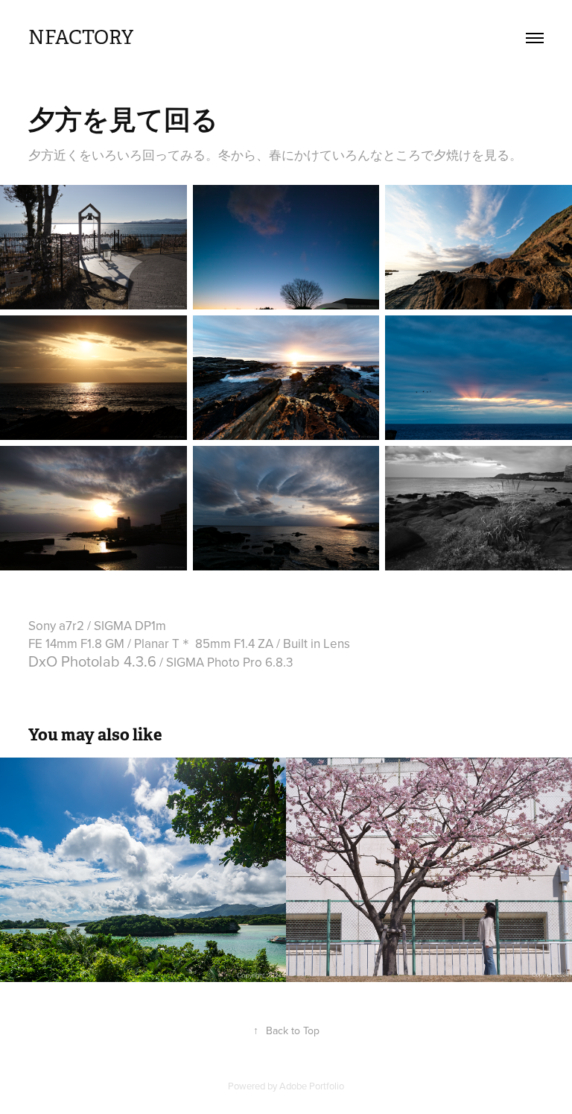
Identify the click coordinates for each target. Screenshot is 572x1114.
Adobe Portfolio (311, 1085)
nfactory (80, 37)
